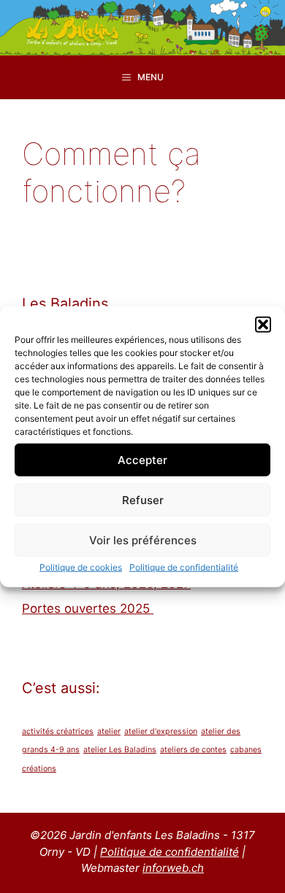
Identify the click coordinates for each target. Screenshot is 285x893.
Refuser (143, 499)
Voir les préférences (143, 539)
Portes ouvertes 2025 (87, 608)
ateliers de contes (193, 749)
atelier (109, 731)
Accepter (142, 459)
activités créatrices (58, 731)
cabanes (246, 749)
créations (39, 768)
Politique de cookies (80, 567)
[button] (263, 324)
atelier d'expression (160, 731)
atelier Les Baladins (119, 749)
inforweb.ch (173, 868)
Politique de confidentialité (183, 567)
